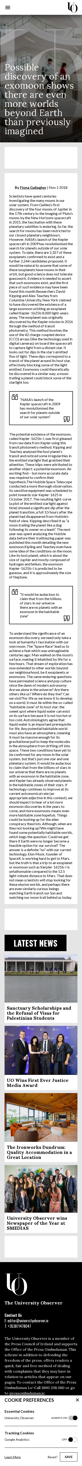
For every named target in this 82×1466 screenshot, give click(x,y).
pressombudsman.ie (27, 1393)
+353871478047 (19, 1326)
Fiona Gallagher (33, 187)
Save (69, 1457)
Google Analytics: (36, 1439)
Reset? (53, 1457)
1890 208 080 (52, 1387)
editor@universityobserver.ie (28, 1320)
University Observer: (36, 1418)
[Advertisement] (41, 158)
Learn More (13, 1457)
